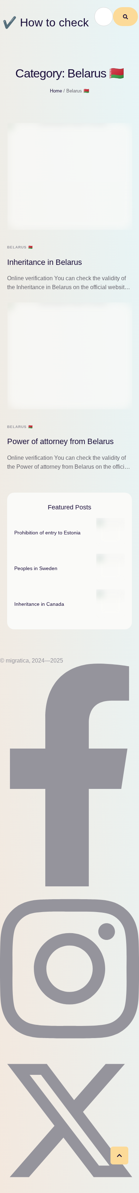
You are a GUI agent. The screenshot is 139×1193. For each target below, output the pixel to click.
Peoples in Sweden (35, 568)
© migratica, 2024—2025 (31, 661)
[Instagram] (69, 1046)
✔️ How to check (45, 22)
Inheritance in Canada (39, 604)
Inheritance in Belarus (44, 262)
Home (56, 91)
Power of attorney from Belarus (60, 441)
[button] (119, 1155)
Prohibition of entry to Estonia (47, 532)
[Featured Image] (69, 176)
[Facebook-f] (69, 884)
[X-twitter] (69, 1188)
